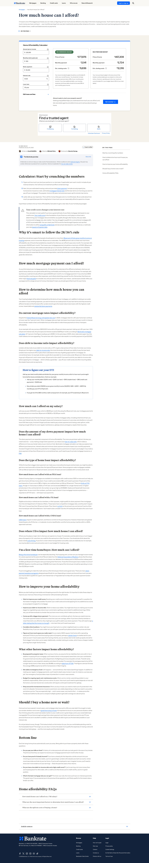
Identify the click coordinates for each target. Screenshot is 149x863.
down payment (62, 188)
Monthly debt (30, 58)
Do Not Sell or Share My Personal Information (117, 853)
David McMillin (32, 151)
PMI (20, 453)
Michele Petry (51, 151)
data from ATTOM (67, 663)
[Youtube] (34, 853)
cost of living (31, 541)
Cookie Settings (109, 849)
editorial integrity (75, 162)
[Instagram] (27, 853)
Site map (95, 846)
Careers (95, 849)
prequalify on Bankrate (47, 225)
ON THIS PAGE (25, 31)
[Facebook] (20, 853)
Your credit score (39, 215)
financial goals (31, 278)
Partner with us (97, 856)
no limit (60, 506)
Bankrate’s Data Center (82, 856)
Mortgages (22, 9)
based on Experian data (39, 227)
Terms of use (109, 856)
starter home (72, 635)
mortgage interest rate (56, 191)
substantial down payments (43, 306)
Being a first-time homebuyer (28, 554)
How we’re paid (97, 842)
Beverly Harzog (72, 151)
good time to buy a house (49, 710)
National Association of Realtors (68, 557)
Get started (109, 102)
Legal (106, 842)
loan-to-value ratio (71, 441)
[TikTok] (37, 853)
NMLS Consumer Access (45, 843)
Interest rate (26, 75)
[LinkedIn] (30, 853)
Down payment (27, 66)
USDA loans (22, 520)
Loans (77, 853)
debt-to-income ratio (43, 350)
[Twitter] (23, 853)
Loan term (26, 84)
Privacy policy (109, 846)
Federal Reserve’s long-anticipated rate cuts (41, 318)
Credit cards (79, 849)
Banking (78, 846)
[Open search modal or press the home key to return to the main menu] (133, 3)
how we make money (67, 164)
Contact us (96, 853)
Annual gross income (29, 49)
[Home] (19, 3)
